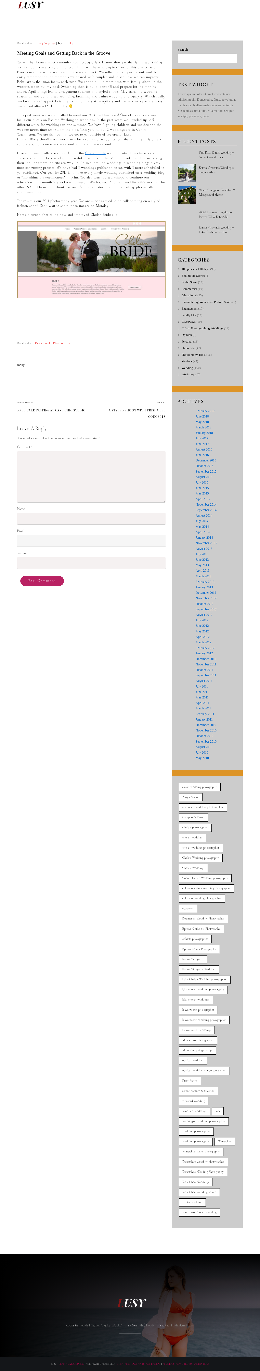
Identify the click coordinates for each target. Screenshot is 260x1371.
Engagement (189, 308)
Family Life (189, 315)
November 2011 (206, 664)
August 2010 (204, 747)
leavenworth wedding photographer (204, 1020)
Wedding (187, 367)
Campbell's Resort (193, 817)
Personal (42, 343)
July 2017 (202, 438)
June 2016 (202, 455)
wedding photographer (196, 1131)
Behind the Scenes (193, 275)
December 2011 (206, 659)
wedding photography (195, 1141)
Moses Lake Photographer (198, 1040)
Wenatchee (225, 1141)
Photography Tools (194, 354)
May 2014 (202, 526)
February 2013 (205, 581)
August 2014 (204, 515)
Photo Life (62, 343)
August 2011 (204, 680)
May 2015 (202, 493)
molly (69, 43)
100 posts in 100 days (195, 269)
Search (183, 49)
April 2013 (203, 570)
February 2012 (205, 647)
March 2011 (203, 708)
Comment (24, 447)
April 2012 (203, 637)
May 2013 (202, 565)
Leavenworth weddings (196, 1030)
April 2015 (203, 499)
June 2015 (202, 488)
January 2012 (204, 653)
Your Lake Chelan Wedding (199, 1212)
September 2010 (206, 741)
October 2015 (204, 466)
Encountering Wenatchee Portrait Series (207, 302)
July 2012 (202, 620)
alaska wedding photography (199, 787)
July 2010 (202, 752)
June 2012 (202, 625)
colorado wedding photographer (201, 898)
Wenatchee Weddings (195, 1182)
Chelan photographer (195, 827)
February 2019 (205, 410)
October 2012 (204, 603)
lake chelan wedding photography (203, 989)
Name (21, 509)
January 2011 (204, 719)
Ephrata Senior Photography (199, 949)
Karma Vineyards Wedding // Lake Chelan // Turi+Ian (216, 230)
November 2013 (206, 543)
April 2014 (203, 532)
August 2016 (204, 449)
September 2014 (206, 510)
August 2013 (204, 548)
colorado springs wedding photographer (206, 888)
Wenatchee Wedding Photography (203, 1172)
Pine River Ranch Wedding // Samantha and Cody (216, 155)
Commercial (189, 288)
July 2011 (202, 686)
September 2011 (206, 675)
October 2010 (204, 736)
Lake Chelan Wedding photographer (204, 979)
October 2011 (204, 670)
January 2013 (204, 587)
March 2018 (203, 427)
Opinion (187, 334)
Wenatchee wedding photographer (203, 1162)
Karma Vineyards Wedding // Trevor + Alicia (216, 170)
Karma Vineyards (192, 959)
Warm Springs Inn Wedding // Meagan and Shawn (217, 192)
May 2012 (202, 631)
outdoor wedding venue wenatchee (204, 1070)
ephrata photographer (195, 939)
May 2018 (202, 422)
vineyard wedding (193, 1101)
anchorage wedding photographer (202, 807)
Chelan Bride (95, 153)
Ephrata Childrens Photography (201, 929)
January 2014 (204, 537)
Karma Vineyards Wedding (198, 969)
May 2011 (202, 697)
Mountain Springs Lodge (197, 1050)
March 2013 (203, 576)
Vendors (187, 361)
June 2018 (202, 416)
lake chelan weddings (195, 1000)
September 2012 (206, 609)
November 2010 (206, 730)
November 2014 (206, 504)
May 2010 (202, 758)
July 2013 (202, 554)
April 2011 (202, 703)
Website (22, 553)
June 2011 (202, 692)
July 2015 (202, 482)
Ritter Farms (189, 1081)
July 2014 (202, 521)
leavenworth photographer (198, 1010)
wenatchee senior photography (201, 1151)
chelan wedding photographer (200, 848)
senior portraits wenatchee (198, 1091)
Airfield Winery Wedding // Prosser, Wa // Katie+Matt (215, 214)
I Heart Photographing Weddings (202, 328)
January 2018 (204, 433)
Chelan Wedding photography (200, 858)
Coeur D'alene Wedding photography (205, 878)
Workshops (189, 374)
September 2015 (206, 471)
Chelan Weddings (193, 868)
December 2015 (206, 460)
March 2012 (203, 642)
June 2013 (202, 559)
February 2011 (205, 714)
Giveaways (189, 321)
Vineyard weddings (194, 1111)
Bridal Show (189, 282)
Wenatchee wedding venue (199, 1192)
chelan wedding (192, 837)
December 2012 (206, 592)
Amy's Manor (190, 797)
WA (218, 1111)
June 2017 (202, 444)
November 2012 (206, 598)
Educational (189, 295)
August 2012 (204, 614)
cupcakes (188, 908)
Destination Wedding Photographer (203, 918)
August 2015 (204, 477)
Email (20, 531)
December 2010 (206, 725)
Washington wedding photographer (203, 1121)
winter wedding (192, 1202)
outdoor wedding (192, 1060)
